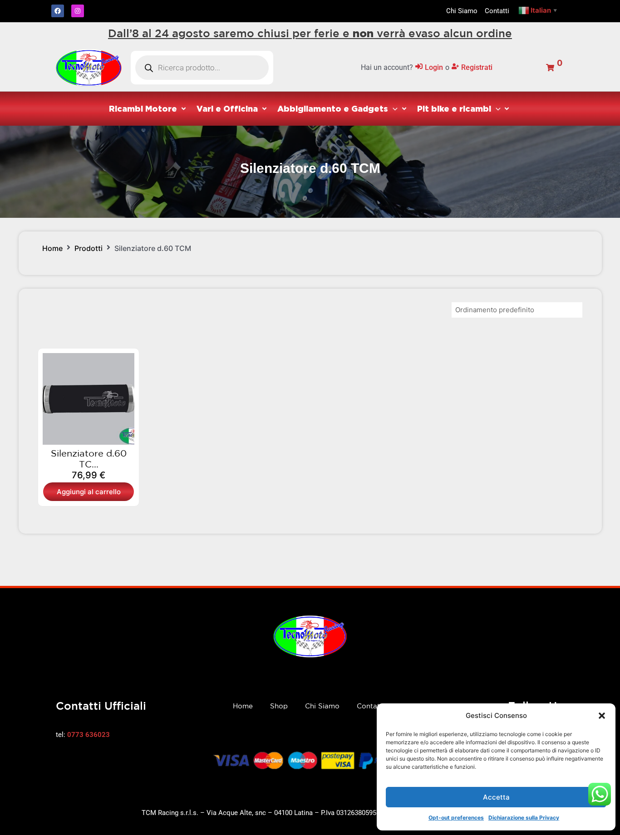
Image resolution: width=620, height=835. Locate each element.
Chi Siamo (322, 706)
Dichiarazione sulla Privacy (523, 817)
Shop (279, 706)
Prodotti (88, 248)
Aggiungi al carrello (89, 491)
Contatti (370, 706)
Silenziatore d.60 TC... (89, 458)
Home (52, 248)
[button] (601, 715)
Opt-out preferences (456, 817)
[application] (393, 108)
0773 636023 (88, 735)
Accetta (496, 797)
